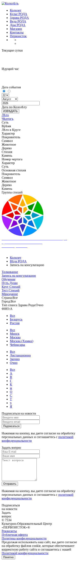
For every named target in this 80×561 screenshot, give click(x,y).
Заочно (15, 359)
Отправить (9, 483)
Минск (14, 333)
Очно (13, 362)
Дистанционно (20, 355)
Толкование (10, 272)
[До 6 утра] (4, 91)
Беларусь (16, 319)
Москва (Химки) (21, 341)
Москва (15, 337)
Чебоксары (17, 344)
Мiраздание (10, 294)
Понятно (8, 557)
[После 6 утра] (9, 91)
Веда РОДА (18, 21)
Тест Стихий (10, 290)
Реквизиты (9, 531)
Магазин (16, 28)
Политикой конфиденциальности (25, 553)
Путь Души (10, 283)
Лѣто (5, 115)
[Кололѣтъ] (10, 3)
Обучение (8, 279)
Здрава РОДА (19, 17)
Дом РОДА (17, 25)
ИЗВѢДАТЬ (10, 111)
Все (12, 315)
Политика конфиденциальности (24, 538)
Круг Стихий (11, 286)
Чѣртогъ (7, 118)
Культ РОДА (18, 14)
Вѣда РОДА (18, 261)
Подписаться (11, 426)
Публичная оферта (15, 534)
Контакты (17, 32)
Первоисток (18, 36)
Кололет (15, 10)
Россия (14, 323)
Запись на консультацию (19, 275)
